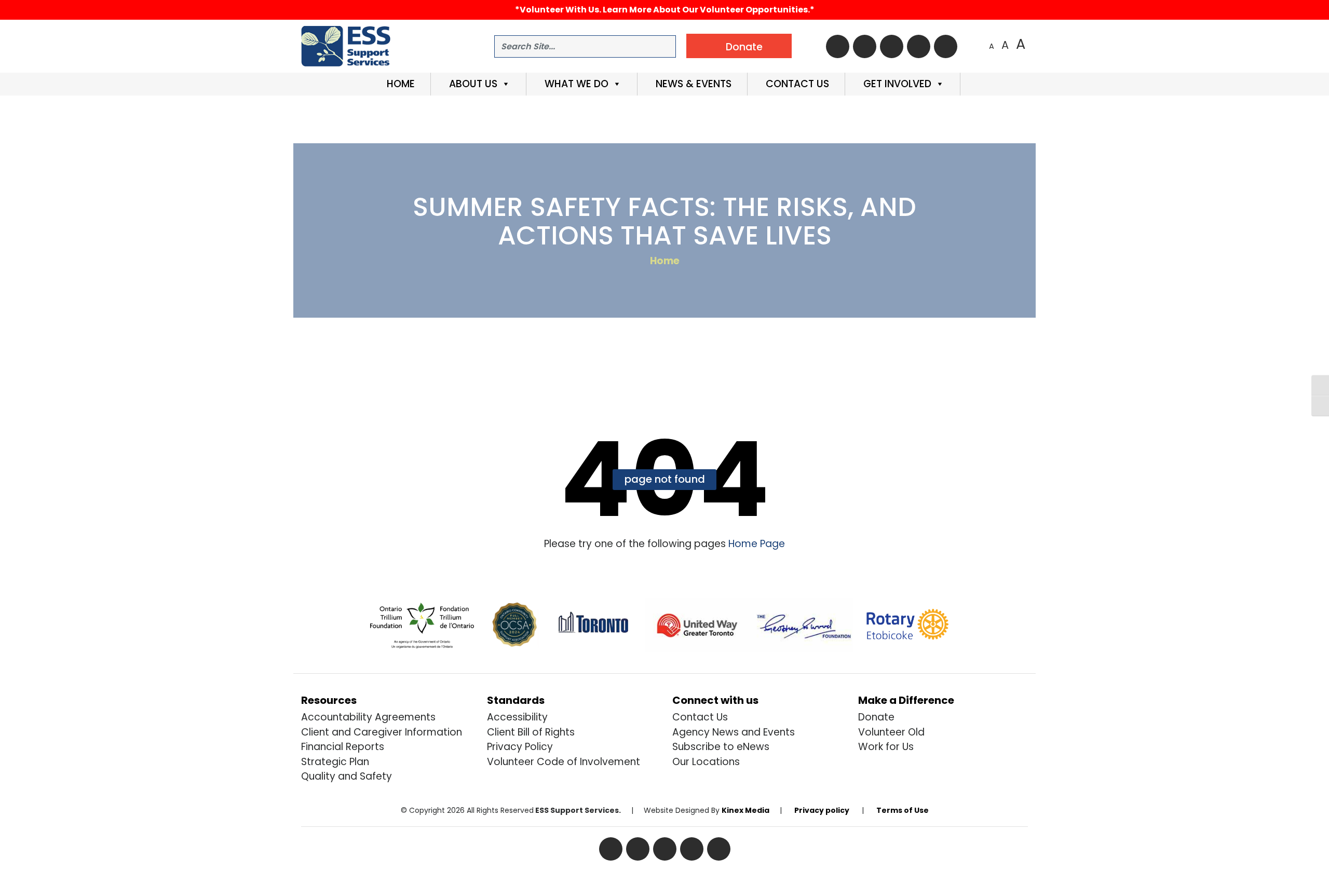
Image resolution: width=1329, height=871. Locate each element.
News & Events (692, 84)
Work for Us (886, 747)
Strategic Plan (335, 762)
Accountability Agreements (368, 717)
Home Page (755, 544)
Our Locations (706, 762)
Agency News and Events (733, 732)
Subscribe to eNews (720, 747)
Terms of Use (902, 810)
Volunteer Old (891, 732)
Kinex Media (745, 810)
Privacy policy (821, 810)
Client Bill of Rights (531, 732)
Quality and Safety (346, 776)
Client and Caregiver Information (381, 732)
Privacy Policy (520, 747)
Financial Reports (342, 747)
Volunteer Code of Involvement (563, 762)
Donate (876, 717)
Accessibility (517, 717)
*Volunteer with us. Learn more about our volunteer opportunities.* (665, 10)
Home (399, 84)
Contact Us (796, 84)
